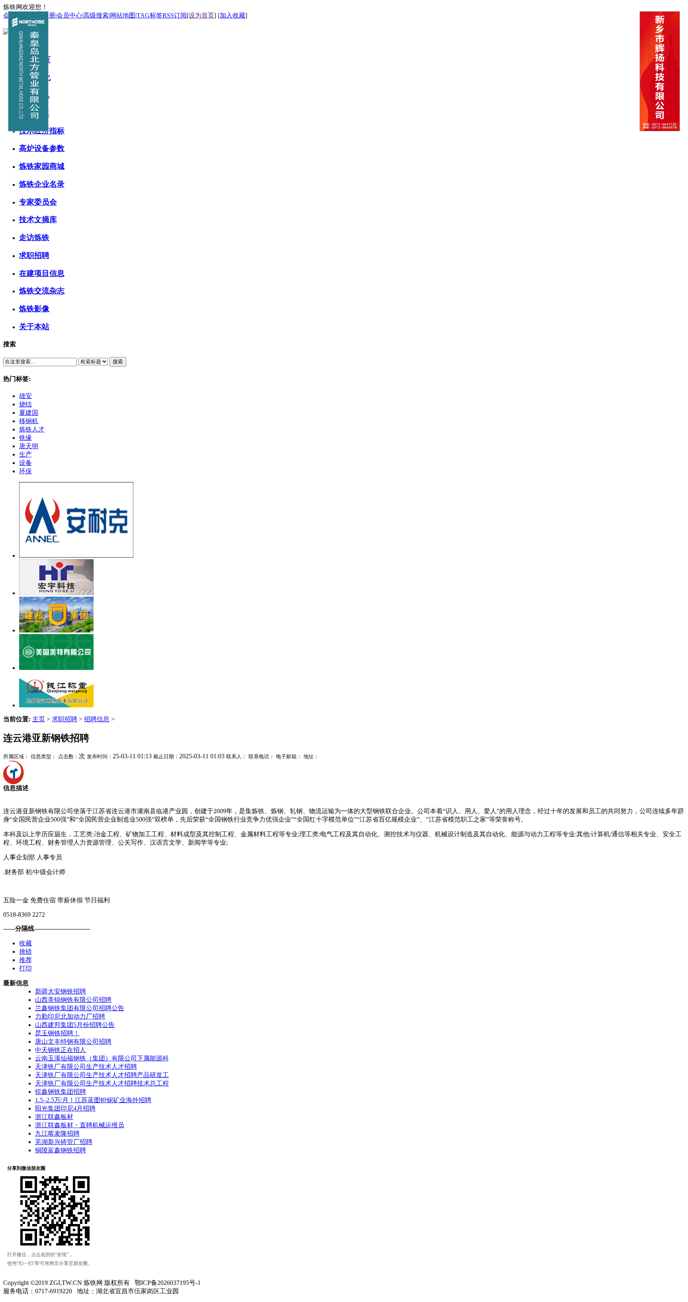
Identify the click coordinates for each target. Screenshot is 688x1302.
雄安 (25, 395)
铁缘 (25, 437)
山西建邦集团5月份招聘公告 (75, 1024)
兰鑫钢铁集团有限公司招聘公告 (79, 1008)
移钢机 (28, 421)
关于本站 (34, 326)
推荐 (25, 959)
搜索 (118, 362)
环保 (25, 471)
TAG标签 (149, 15)
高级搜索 (96, 15)
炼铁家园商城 (41, 166)
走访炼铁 (34, 237)
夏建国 (28, 412)
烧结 (25, 404)
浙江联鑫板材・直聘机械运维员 (79, 1125)
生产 (25, 454)
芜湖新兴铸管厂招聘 (63, 1141)
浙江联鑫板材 (54, 1116)
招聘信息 (96, 719)
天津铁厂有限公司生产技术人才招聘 (86, 1066)
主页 (38, 719)
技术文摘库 (38, 219)
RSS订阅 (174, 15)
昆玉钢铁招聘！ (57, 1033)
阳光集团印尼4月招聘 (65, 1108)
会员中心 (69, 15)
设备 (25, 462)
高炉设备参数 (41, 148)
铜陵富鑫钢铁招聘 (60, 1150)
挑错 (25, 951)
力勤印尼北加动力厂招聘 (70, 1016)
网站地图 (122, 15)
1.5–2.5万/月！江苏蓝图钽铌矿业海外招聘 (93, 1100)
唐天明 (28, 446)
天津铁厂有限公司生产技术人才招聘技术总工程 (102, 1083)
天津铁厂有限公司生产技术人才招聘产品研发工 (102, 1075)
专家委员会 (38, 202)
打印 (25, 968)
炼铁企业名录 (41, 184)
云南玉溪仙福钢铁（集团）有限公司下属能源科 (102, 1058)
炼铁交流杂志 (41, 291)
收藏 (25, 943)
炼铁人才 (32, 429)
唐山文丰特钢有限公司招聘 (73, 1041)
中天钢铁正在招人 (60, 1049)
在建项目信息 (41, 273)
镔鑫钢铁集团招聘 (60, 1091)
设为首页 (201, 15)
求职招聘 (34, 255)
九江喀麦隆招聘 (57, 1133)
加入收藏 (232, 15)
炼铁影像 (34, 309)
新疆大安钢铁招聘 (60, 991)
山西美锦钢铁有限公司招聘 (73, 999)
